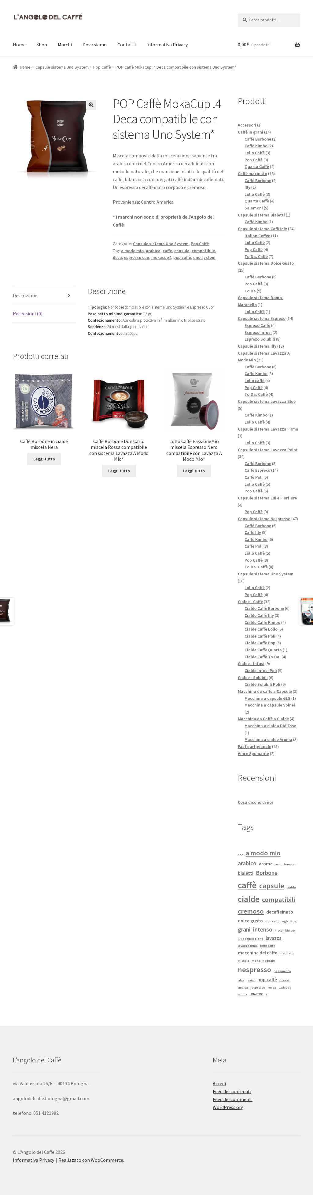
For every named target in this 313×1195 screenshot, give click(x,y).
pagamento (282, 971)
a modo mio (132, 250)
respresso (257, 987)
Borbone (267, 872)
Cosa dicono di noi (255, 802)
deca (117, 257)
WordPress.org (228, 1107)
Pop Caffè (102, 67)
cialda (291, 887)
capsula (182, 250)
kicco (279, 930)
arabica (153, 250)
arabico (247, 863)
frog (293, 921)
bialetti (245, 873)
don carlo (272, 921)
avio (278, 864)
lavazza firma (248, 946)
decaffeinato (279, 912)
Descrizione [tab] (25, 295)
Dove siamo (95, 44)
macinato (287, 953)
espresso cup (136, 257)
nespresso (254, 969)
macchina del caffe (257, 953)
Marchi (65, 44)
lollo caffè (267, 946)
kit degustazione (250, 939)
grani (244, 929)
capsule (271, 885)
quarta (243, 987)
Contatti (126, 44)
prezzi (284, 980)
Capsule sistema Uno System (62, 67)
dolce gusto (250, 921)
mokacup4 (161, 257)
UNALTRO (256, 994)
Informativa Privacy (167, 44)
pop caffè (182, 257)
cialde (249, 899)
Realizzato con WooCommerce (90, 1160)
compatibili (278, 899)
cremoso (251, 911)
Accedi (219, 1083)
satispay (284, 987)
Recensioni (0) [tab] (27, 313)
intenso (262, 929)
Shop (41, 44)
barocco (290, 864)
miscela (243, 961)
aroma (266, 863)
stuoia (242, 994)
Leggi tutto (44, 459)
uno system (204, 257)
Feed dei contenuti (232, 1091)
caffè (167, 250)
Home (19, 44)
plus (241, 980)
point (251, 980)
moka (256, 961)
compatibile (203, 250)
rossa (272, 987)
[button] (91, 105)
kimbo (290, 930)
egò (285, 921)
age (240, 854)
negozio (269, 961)
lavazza (274, 938)
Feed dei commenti (232, 1099)
